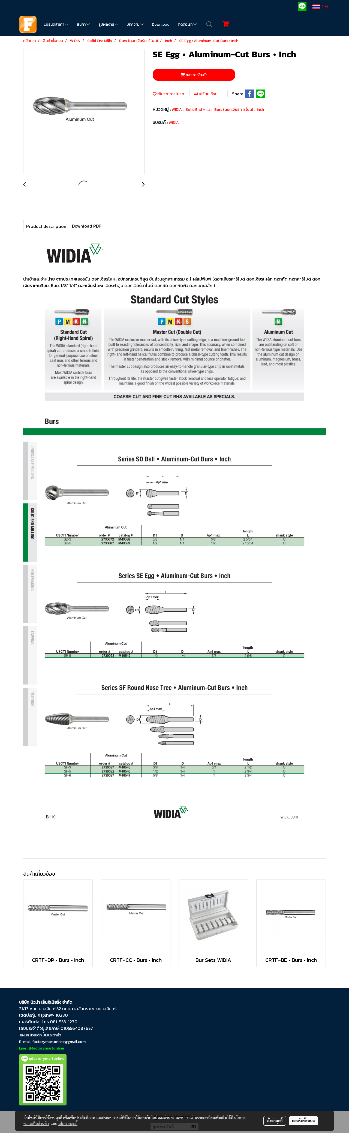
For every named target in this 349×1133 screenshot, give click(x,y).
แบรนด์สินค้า (54, 24)
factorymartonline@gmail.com (59, 1042)
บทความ (133, 24)
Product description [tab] (46, 226)
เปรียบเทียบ (208, 94)
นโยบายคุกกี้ (67, 1123)
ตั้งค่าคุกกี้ (274, 1120)
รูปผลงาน (106, 24)
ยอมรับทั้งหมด (303, 1120)
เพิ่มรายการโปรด (170, 94)
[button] (209, 24)
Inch (260, 109)
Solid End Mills (198, 109)
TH (324, 6)
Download (160, 24)
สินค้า (81, 24)
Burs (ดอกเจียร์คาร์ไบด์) (234, 109)
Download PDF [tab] (86, 226)
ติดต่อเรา (185, 24)
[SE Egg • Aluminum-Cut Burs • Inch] (83, 111)
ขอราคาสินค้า (196, 75)
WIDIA (177, 109)
